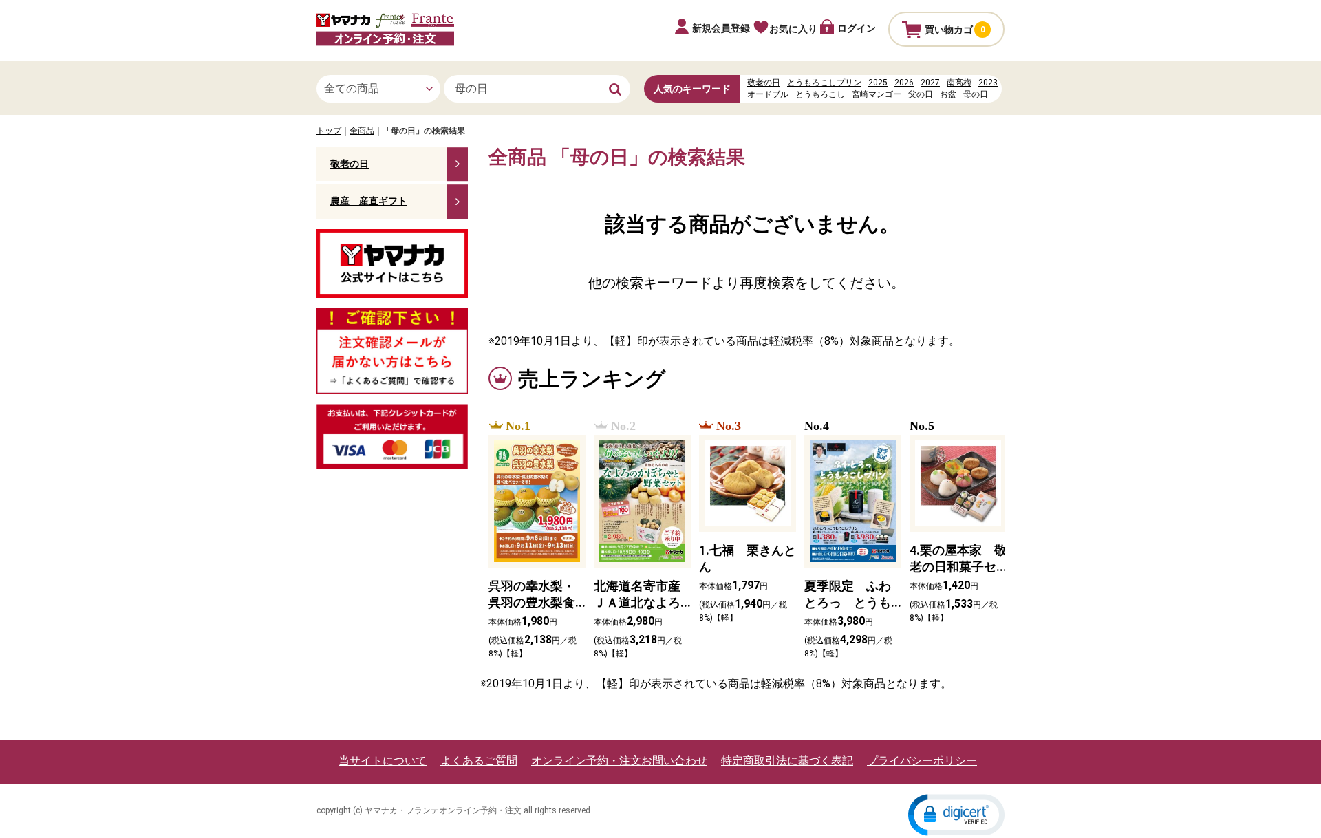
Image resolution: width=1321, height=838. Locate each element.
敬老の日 (763, 82)
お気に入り (793, 28)
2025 (878, 82)
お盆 (948, 94)
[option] (533, 540)
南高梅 (959, 82)
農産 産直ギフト (368, 200)
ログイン (856, 28)
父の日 (920, 94)
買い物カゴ (955, 29)
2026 (904, 82)
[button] (956, 814)
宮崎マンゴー (876, 94)
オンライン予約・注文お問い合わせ (619, 760)
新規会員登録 (721, 28)
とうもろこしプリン (824, 82)
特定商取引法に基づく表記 (787, 760)
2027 (930, 82)
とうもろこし (820, 94)
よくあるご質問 (478, 760)
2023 (988, 82)
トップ (328, 131)
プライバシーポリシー (922, 760)
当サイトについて (383, 760)
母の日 (975, 94)
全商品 (362, 131)
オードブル (767, 94)
